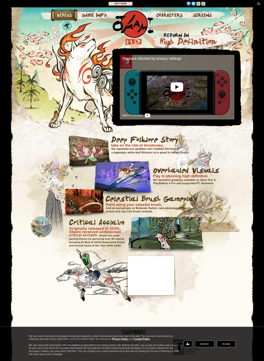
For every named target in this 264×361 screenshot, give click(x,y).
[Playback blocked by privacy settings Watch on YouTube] (177, 118)
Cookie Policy (142, 339)
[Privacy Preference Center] (187, 344)
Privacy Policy (120, 339)
